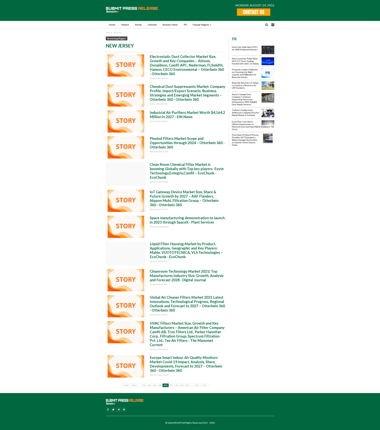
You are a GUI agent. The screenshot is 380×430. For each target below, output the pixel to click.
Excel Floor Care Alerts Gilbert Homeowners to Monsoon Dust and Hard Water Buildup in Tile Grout (253, 125)
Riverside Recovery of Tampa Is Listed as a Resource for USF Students (245, 85)
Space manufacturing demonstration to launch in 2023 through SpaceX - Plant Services (187, 220)
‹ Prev (133, 385)
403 (154, 385)
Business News (170, 24)
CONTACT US (253, 12)
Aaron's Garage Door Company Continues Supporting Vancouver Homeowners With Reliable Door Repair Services (244, 99)
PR (185, 24)
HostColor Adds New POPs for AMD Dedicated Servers (245, 48)
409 (187, 385)
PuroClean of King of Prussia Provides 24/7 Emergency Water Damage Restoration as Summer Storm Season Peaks (245, 140)
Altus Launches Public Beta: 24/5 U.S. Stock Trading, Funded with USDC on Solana (245, 61)
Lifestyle (152, 24)
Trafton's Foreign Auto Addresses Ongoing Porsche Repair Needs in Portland (245, 112)
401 (144, 385)
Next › (197, 385)
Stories (138, 24)
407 (176, 385)
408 (181, 385)
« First (126, 385)
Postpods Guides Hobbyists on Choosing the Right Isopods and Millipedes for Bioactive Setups (245, 73)
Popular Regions (201, 24)
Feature (125, 24)
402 (149, 385)
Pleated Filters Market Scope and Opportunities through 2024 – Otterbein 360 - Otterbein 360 (187, 142)
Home (112, 24)
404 (159, 385)
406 (171, 385)
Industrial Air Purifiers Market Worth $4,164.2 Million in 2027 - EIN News (187, 114)
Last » (205, 385)
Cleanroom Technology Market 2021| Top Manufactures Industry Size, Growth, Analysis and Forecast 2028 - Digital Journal (187, 275)
